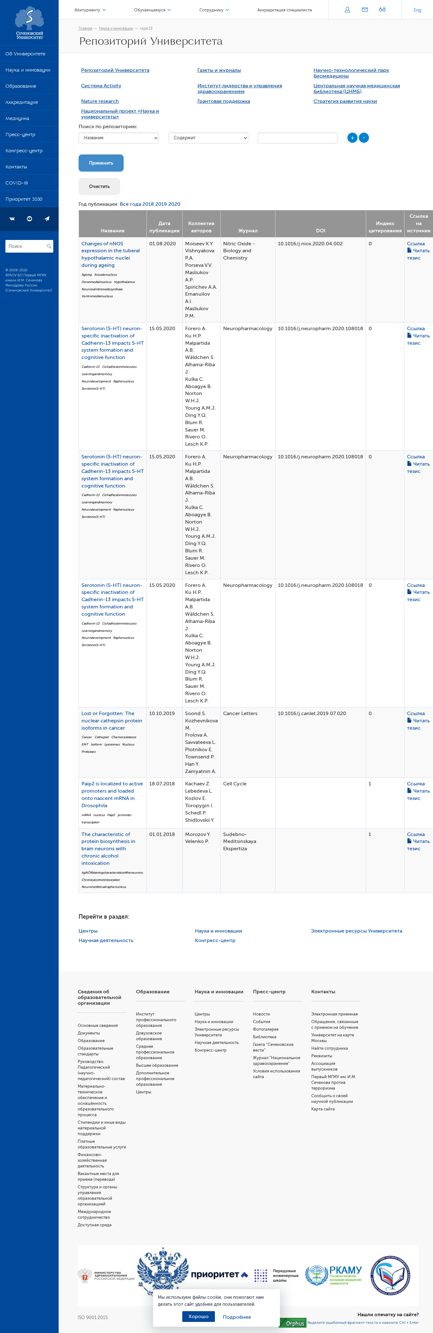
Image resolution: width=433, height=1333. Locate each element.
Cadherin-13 (90, 366)
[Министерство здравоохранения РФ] (106, 1276)
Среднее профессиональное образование (155, 1052)
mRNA (86, 815)
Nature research (100, 101)
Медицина (17, 119)
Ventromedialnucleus (97, 296)
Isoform (96, 744)
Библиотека (264, 1036)
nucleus (99, 815)
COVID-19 (16, 184)
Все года (130, 204)
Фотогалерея (266, 1029)
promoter (125, 815)
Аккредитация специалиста (284, 10)
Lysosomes (112, 744)
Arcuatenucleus (105, 274)
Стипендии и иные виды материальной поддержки (102, 1128)
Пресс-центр (20, 135)
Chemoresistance (123, 737)
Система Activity (101, 86)
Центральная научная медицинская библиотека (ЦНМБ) (356, 88)
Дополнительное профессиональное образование (155, 1079)
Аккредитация (21, 103)
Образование (20, 87)
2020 (174, 204)
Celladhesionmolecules (119, 366)
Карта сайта (323, 1109)
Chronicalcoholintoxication (100, 880)
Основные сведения (98, 1025)
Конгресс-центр (23, 152)
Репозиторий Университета (115, 70)
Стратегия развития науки (345, 101)
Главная (85, 28)
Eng (417, 10)
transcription (90, 822)
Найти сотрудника (329, 1048)
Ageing (86, 274)
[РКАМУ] (333, 1275)
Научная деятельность (106, 940)
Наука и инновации (27, 71)
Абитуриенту (87, 10)
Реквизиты (321, 1055)
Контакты (16, 168)
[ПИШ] (276, 1275)
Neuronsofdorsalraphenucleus (103, 887)
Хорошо (199, 1316)
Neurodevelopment (96, 381)
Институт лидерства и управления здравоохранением (239, 88)
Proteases (88, 751)
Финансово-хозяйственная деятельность (92, 1160)
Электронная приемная (334, 1014)
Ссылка (416, 244)
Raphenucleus (123, 381)
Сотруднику (211, 10)
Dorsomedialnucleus (96, 282)
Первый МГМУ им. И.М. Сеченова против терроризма (333, 1082)
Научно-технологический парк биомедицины (351, 73)
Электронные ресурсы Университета (356, 931)
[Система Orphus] (293, 1322)
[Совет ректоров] (390, 1275)
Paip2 (111, 815)
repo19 (146, 28)
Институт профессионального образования (156, 1020)
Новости (261, 1014)
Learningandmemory (96, 374)
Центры (88, 931)
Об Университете (25, 55)
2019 (161, 204)
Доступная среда (95, 1225)
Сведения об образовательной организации (99, 997)
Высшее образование (157, 1065)
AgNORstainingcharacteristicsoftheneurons (112, 872)
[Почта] (365, 10)
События (261, 1021)
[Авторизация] (347, 10)
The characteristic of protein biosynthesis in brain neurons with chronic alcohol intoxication (108, 849)
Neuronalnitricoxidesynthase (102, 289)
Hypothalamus (124, 282)
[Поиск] (49, 246)
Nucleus (128, 744)
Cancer (86, 737)
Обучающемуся (149, 10)
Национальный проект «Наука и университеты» (120, 114)
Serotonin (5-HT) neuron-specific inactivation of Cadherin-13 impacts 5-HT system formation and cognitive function (112, 343)
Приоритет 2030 (23, 200)
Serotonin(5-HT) (93, 388)
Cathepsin (101, 737)
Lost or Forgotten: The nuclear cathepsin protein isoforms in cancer (111, 721)
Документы (89, 1033)
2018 (148, 204)
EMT (84, 744)
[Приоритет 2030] (219, 1276)
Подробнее (237, 1317)
